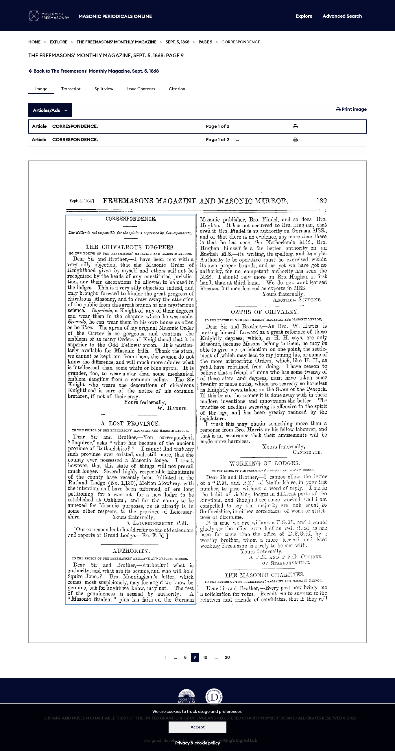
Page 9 (205, 42)
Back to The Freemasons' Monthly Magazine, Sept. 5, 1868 (95, 71)
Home (34, 42)
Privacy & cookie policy (197, 743)
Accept (198, 727)
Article (39, 126)
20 (227, 657)
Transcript (71, 88)
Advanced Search (342, 16)
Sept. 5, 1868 (177, 42)
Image (41, 88)
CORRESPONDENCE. (75, 126)
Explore (304, 16)
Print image (354, 109)
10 (205, 657)
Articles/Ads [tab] (46, 110)
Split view (104, 88)
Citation (177, 88)
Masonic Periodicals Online (115, 16)
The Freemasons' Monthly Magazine (116, 42)
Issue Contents (141, 88)
